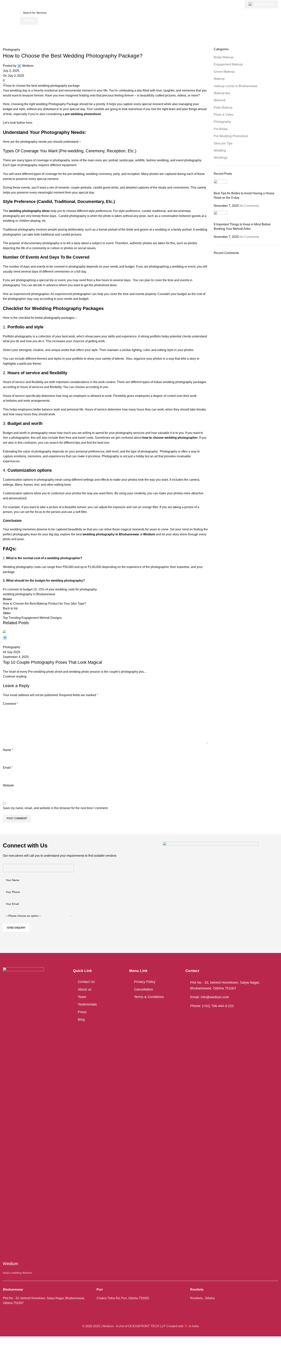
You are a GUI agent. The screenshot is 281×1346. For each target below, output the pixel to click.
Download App (264, 4)
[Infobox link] (140, 12)
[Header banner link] (140, 673)
